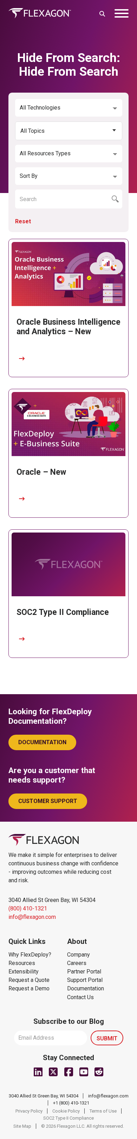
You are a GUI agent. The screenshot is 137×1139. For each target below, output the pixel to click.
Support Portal (85, 980)
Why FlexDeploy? (29, 954)
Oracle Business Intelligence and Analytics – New (68, 327)
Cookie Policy (66, 1111)
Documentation (42, 742)
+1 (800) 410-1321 (71, 1103)
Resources (21, 963)
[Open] (122, 13)
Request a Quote (29, 980)
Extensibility (23, 971)
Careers (76, 963)
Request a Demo (29, 988)
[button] (68, 131)
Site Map (22, 1126)
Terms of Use (103, 1111)
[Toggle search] (102, 13)
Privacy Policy (29, 1111)
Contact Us (80, 997)
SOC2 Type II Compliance (63, 612)
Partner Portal (84, 971)
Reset (23, 221)
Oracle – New (41, 472)
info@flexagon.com (32, 917)
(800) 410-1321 (27, 908)
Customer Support (47, 801)
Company (78, 954)
